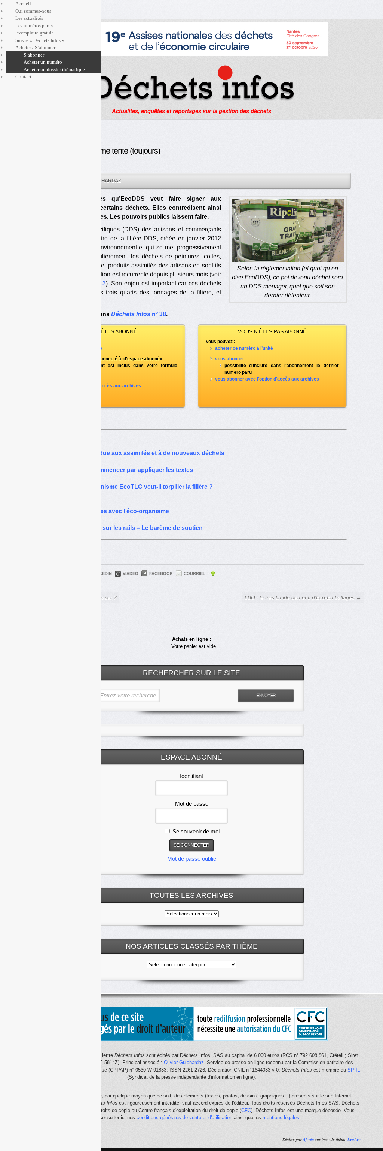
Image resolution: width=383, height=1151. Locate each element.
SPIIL (353, 1070)
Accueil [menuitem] (23, 3)
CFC (246, 1110)
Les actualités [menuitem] (29, 18)
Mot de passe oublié (191, 858)
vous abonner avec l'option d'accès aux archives (267, 379)
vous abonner (229, 358)
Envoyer (266, 695)
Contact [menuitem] (23, 76)
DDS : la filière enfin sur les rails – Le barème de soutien (124, 528)
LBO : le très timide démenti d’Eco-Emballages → (303, 597)
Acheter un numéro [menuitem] (43, 62)
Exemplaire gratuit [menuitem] (34, 33)
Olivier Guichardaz (184, 1062)
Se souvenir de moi (195, 831)
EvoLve (354, 1139)
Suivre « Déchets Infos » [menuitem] (39, 40)
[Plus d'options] (213, 574)
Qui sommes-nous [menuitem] (33, 11)
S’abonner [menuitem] (34, 55)
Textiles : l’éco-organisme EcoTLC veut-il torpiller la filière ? (129, 487)
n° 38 (159, 314)
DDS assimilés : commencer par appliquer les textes (119, 470)
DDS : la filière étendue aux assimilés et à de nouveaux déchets (135, 453)
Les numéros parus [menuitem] (34, 25)
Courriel (194, 573)
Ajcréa (308, 1139)
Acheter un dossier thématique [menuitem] (54, 69)
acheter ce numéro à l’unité (244, 348)
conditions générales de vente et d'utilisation (184, 1117)
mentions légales (281, 1117)
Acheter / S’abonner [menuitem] (35, 47)
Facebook (161, 573)
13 (102, 283)
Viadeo (130, 573)
